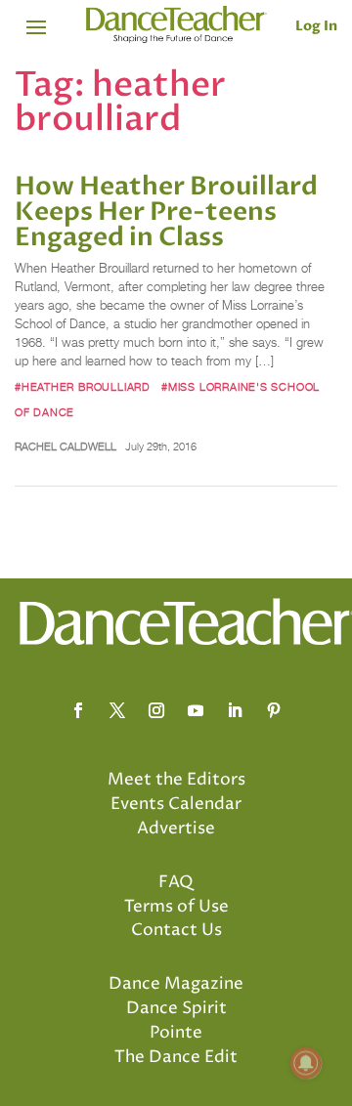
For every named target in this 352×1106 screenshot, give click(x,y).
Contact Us (176, 930)
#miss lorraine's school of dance (167, 399)
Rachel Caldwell (65, 446)
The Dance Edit (176, 1057)
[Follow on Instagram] (156, 710)
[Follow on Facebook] (78, 710)
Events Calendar (176, 804)
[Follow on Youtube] (195, 710)
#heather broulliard (83, 387)
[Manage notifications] (306, 1063)
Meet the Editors (176, 779)
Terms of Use (176, 906)
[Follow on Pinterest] (273, 710)
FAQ (176, 882)
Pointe (176, 1032)
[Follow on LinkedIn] (234, 710)
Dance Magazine (176, 984)
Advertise (176, 828)
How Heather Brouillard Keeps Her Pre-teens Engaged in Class (166, 212)
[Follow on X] (117, 710)
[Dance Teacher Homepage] (176, 25)
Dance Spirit (176, 1008)
